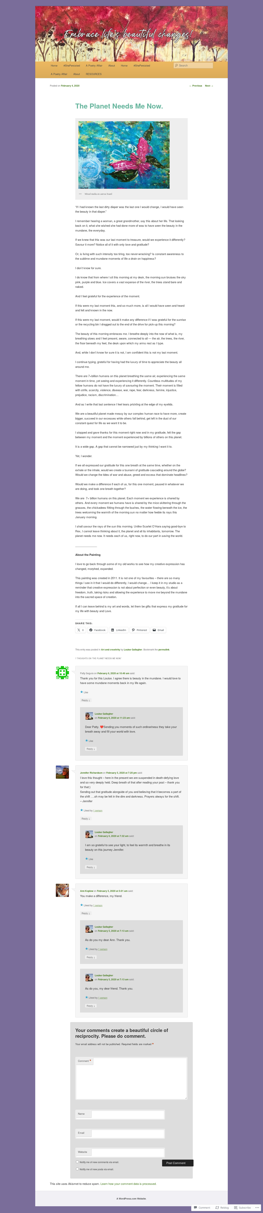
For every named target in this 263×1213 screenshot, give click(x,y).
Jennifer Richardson (91, 772)
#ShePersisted (72, 65)
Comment (84, 1061)
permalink (163, 649)
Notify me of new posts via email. (97, 1169)
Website (82, 1152)
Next (209, 85)
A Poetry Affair (94, 65)
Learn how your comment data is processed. (129, 1184)
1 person (97, 810)
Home (54, 65)
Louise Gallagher (133, 649)
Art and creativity (110, 649)
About (111, 65)
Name (81, 1113)
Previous (195, 85)
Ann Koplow (86, 891)
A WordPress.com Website (131, 1198)
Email (81, 1133)
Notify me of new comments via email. (99, 1162)
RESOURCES (94, 74)
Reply (86, 700)
